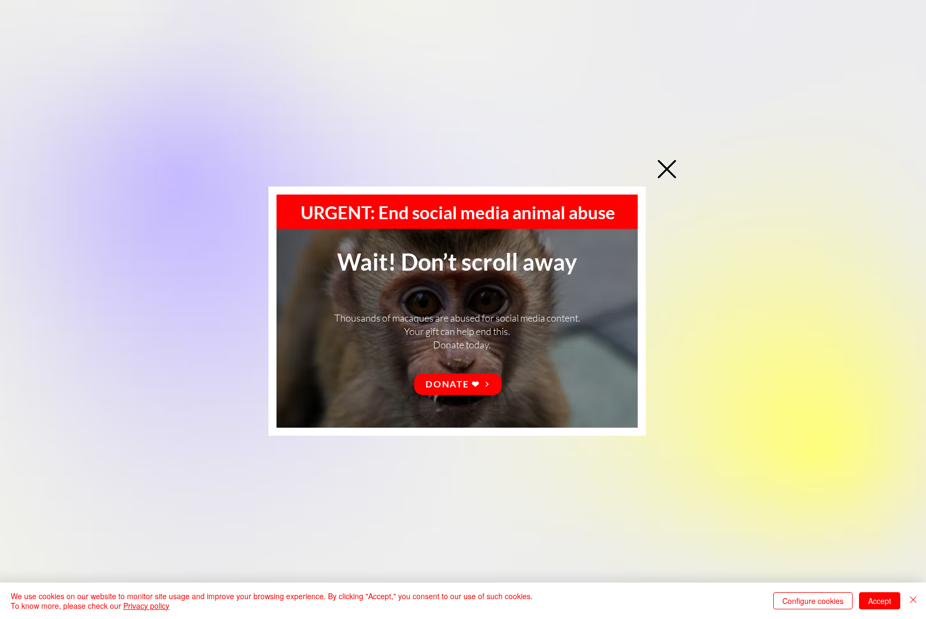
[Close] (913, 600)
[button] (667, 169)
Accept (879, 600)
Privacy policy (146, 605)
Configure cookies (812, 600)
